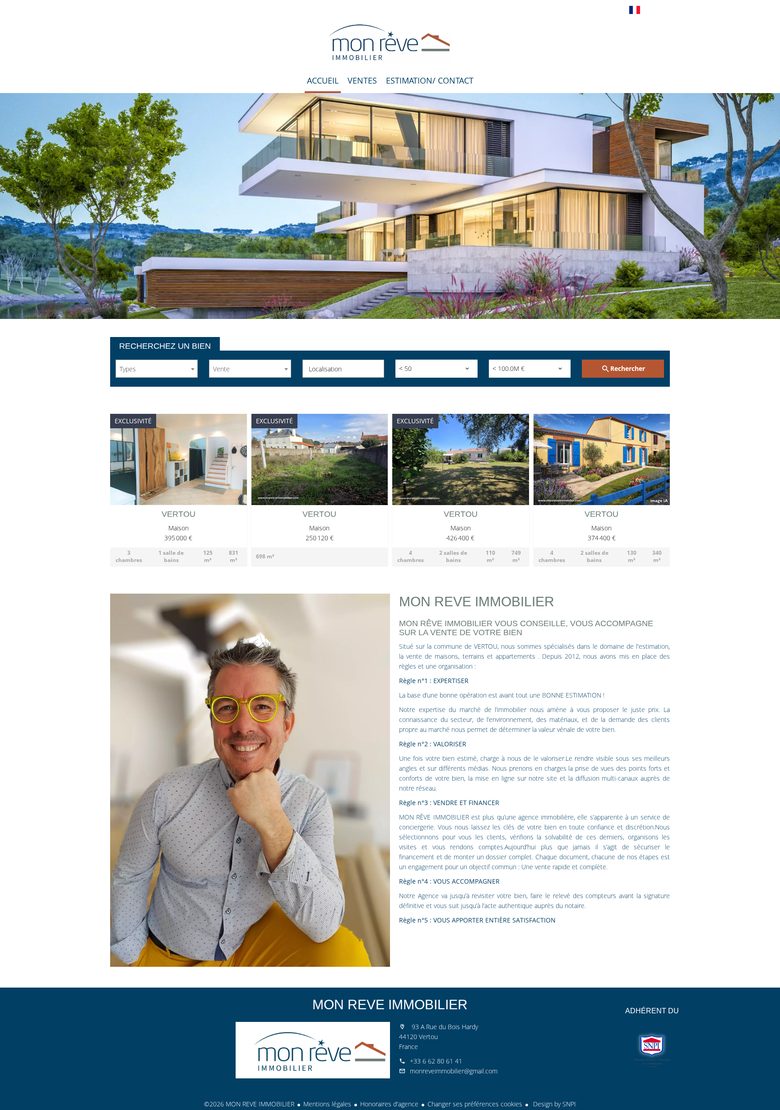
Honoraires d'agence (389, 1104)
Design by (553, 1104)
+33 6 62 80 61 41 (436, 1061)
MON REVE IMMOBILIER (390, 1004)
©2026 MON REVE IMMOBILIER (249, 1104)
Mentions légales (327, 1104)
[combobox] (157, 369)
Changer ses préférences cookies (474, 1104)
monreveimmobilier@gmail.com (453, 1071)
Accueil (390, 42)
